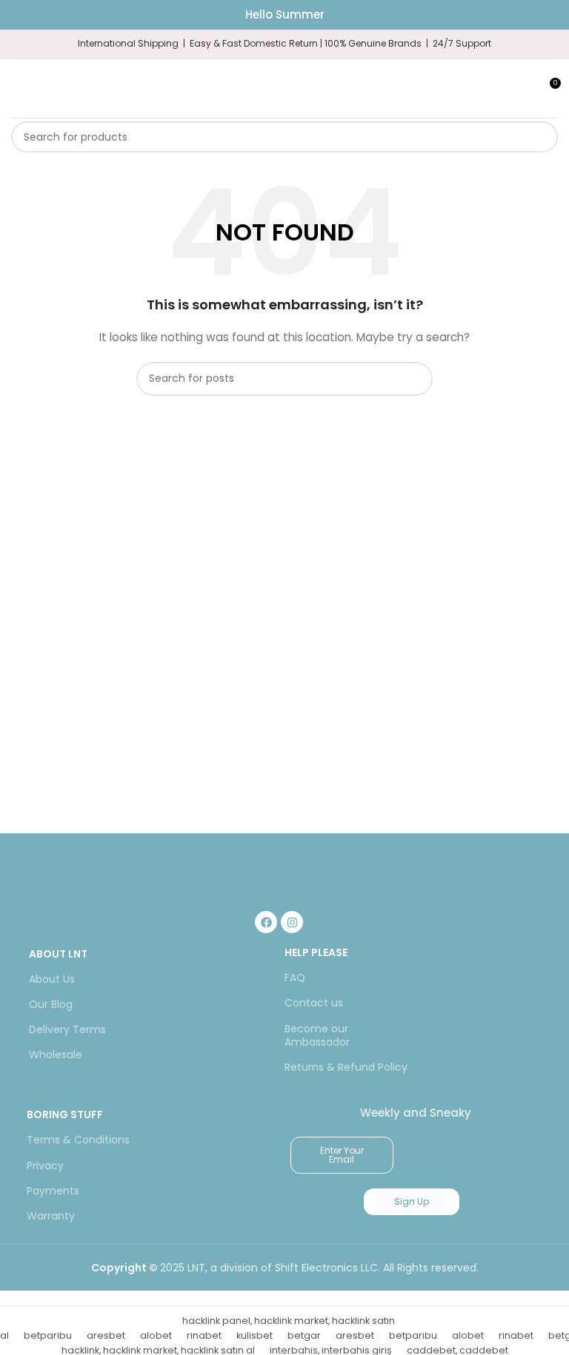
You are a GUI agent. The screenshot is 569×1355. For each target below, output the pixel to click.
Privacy (45, 1165)
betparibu (48, 1335)
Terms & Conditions (78, 1139)
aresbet (106, 1335)
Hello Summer (285, 14)
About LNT (58, 954)
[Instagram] (292, 922)
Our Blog (51, 1004)
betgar (304, 1335)
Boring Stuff (65, 1114)
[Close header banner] (550, 15)
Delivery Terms (67, 1029)
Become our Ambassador (317, 1035)
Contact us (313, 1002)
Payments (53, 1190)
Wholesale (55, 1054)
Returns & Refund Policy (345, 1067)
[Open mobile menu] (17, 89)
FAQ (294, 977)
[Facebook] (266, 922)
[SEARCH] (542, 136)
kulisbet (254, 1335)
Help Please (315, 952)
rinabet (204, 1335)
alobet (156, 1335)
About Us (52, 979)
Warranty (51, 1215)
